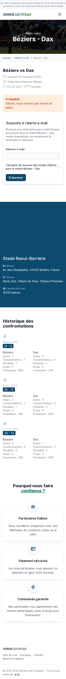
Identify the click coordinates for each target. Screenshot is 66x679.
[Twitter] (16, 674)
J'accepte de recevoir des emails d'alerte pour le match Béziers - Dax (31, 167)
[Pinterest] (18, 674)
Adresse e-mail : (16, 149)
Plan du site (10, 655)
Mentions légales (13, 658)
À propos (25, 655)
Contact (38, 655)
